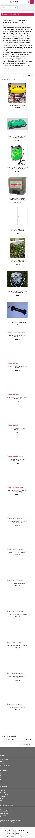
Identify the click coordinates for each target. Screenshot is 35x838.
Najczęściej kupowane (5, 765)
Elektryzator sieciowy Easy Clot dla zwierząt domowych (17, 137)
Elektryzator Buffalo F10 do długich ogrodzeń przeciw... (17, 199)
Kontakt (2, 781)
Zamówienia (2, 796)
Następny (29, 739)
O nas (1, 774)
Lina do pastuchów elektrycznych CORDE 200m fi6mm (17, 292)
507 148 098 (18, 820)
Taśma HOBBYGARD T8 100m (17, 707)
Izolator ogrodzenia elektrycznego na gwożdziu (17, 398)
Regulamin (2, 779)
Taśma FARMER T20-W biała (17, 583)
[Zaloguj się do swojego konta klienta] (29, 2)
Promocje (2, 763)
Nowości (2, 761)
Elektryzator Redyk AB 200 (17, 105)
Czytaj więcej (6, 68)
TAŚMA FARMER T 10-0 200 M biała (18, 552)
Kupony (1, 800)
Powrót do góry (26, 744)
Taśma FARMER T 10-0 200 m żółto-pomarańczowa (17, 522)
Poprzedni (7, 739)
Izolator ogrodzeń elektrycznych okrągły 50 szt (17, 367)
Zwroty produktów (4, 794)
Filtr (28, 75)
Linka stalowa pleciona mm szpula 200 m (17, 677)
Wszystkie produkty (4, 759)
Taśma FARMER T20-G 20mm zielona (17, 614)
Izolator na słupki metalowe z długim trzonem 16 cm (17, 460)
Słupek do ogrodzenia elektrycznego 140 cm (17, 230)
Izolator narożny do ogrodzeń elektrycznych (17, 429)
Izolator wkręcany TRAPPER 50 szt (17, 645)
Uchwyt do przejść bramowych (17, 322)
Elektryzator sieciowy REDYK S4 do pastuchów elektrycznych (17, 168)
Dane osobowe (3, 792)
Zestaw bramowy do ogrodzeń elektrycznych (17, 336)
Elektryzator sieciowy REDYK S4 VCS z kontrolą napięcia (17, 491)
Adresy (1, 798)
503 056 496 (11, 820)
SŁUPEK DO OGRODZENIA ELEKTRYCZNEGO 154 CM (17, 261)
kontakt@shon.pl (10, 822)
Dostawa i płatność (4, 776)
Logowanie (2, 790)
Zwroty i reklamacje (4, 777)
